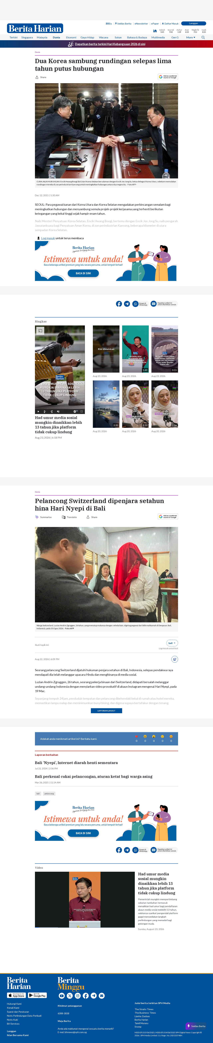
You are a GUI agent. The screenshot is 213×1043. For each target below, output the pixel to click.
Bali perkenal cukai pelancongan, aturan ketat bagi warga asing (93, 776)
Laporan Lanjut (106, 710)
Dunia (56, 37)
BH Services (13, 1023)
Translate (72, 517)
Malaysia (42, 37)
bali (38, 793)
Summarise (46, 517)
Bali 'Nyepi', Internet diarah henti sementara (76, 762)
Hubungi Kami (14, 1003)
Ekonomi (71, 37)
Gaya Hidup (87, 37)
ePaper (155, 23)
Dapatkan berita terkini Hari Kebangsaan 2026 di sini (110, 44)
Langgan (193, 23)
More (189, 37)
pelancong (49, 793)
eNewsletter (141, 23)
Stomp (138, 1026)
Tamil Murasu (141, 1023)
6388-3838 (63, 1013)
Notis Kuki (12, 1019)
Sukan (118, 37)
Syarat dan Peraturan (18, 1011)
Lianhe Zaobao (142, 1016)
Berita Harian (141, 1019)
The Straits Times (144, 1009)
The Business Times (145, 1012)
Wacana (103, 37)
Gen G (175, 37)
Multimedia (158, 37)
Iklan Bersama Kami (18, 1035)
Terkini (13, 37)
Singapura (27, 37)
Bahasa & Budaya (137, 37)
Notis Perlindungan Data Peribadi (24, 1015)
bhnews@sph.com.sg (76, 1032)
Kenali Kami (13, 1007)
